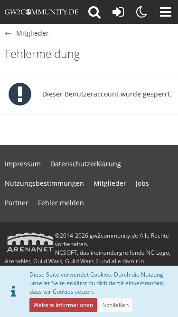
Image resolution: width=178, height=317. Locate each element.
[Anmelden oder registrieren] (118, 11)
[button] (165, 11)
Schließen (116, 305)
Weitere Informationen (63, 305)
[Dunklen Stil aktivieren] (141, 11)
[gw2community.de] (41, 11)
